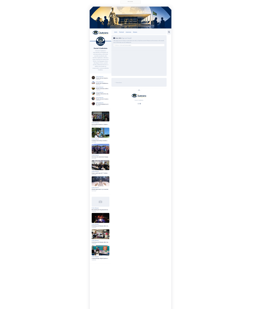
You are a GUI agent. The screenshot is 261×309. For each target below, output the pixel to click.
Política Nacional (99, 76)
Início (115, 32)
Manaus (135, 32)
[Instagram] (138, 103)
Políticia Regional (95, 122)
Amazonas (128, 32)
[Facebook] (140, 103)
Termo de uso (119, 82)
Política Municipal (95, 208)
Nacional (121, 32)
